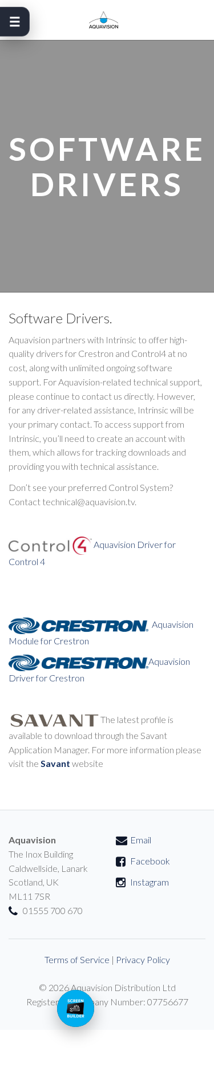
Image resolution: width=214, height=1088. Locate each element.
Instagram (149, 881)
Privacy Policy (143, 959)
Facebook (150, 860)
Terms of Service (77, 959)
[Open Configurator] (75, 1008)
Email (140, 839)
